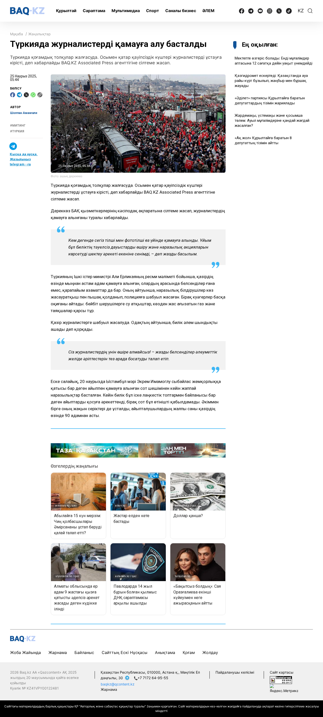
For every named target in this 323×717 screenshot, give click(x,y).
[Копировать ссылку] (39, 94)
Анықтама (165, 652)
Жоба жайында (25, 652)
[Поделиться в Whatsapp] (33, 94)
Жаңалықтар (39, 34)
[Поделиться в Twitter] (26, 94)
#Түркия (17, 131)
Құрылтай (66, 10)
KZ (301, 10)
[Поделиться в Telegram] (19, 94)
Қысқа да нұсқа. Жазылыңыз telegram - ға (24, 159)
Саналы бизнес (180, 10)
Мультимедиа (126, 10)
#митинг (17, 126)
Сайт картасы (281, 672)
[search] (310, 11)
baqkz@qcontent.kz (117, 684)
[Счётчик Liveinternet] (281, 679)
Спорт (152, 10)
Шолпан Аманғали (23, 113)
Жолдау (210, 652)
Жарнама (57, 652)
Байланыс (84, 652)
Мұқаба (16, 34)
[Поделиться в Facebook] (12, 94)
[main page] (27, 11)
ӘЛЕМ (208, 10)
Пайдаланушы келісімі (235, 672)
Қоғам (189, 652)
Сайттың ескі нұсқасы (124, 652)
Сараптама (94, 10)
